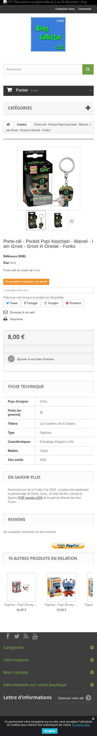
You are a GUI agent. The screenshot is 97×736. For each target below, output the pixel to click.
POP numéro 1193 (30, 497)
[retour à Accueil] (8, 125)
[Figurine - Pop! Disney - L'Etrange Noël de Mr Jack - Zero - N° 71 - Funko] (21, 587)
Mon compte (15, 672)
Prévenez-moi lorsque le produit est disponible (33, 297)
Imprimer (16, 319)
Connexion (84, 8)
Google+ (53, 303)
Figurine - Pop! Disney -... (21, 604)
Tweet (13, 303)
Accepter (49, 731)
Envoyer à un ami (22, 312)
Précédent (4, 589)
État (6, 263)
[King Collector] (48, 35)
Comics (22, 124)
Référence (10, 256)
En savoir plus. (81, 725)
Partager (32, 303)
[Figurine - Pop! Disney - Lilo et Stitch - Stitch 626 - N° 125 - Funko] (61, 587)
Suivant (71, 221)
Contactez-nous (65, 8)
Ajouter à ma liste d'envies (35, 359)
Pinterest (74, 303)
